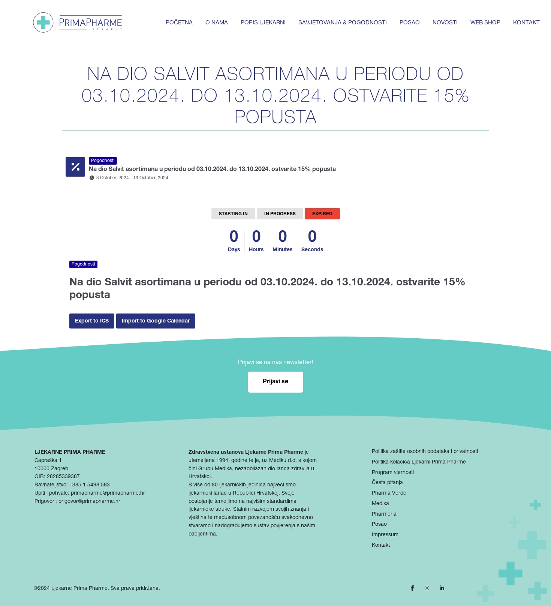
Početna (179, 23)
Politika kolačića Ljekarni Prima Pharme (419, 462)
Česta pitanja (387, 483)
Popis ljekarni (263, 23)
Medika (380, 504)
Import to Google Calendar (156, 321)
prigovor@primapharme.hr (89, 501)
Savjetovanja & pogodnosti (342, 23)
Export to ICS (92, 321)
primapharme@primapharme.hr (108, 493)
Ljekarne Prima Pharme (79, 588)
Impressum (385, 535)
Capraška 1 (48, 461)
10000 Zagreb (51, 469)
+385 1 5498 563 (89, 485)
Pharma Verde (389, 493)
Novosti (445, 23)
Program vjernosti (393, 473)
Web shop (485, 23)
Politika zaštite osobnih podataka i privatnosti (425, 451)
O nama (216, 23)
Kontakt (526, 23)
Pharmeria (384, 514)
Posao (410, 23)
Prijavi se (275, 382)
